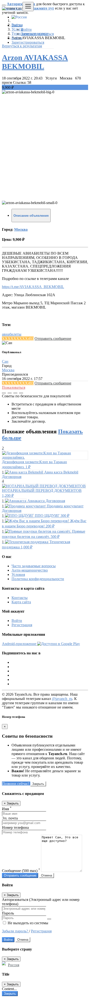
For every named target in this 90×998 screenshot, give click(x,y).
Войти (26, 29)
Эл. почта (10, 818)
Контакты (20, 598)
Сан (5, 361)
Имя (7, 809)
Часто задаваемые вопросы (34, 566)
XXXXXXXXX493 (18, 338)
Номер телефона (15, 827)
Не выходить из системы (27, 923)
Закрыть (38, 784)
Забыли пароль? (15, 931)
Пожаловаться (13, 387)
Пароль (8, 913)
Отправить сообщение (53, 338)
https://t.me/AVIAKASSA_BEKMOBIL (33, 287)
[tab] (31, 215)
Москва (21, 229)
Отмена (46, 875)
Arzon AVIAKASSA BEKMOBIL (35, 62)
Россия (13, 965)
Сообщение (21, 871)
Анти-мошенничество (30, 570)
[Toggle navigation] (28, 6)
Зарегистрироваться (37, 34)
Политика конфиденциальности (38, 579)
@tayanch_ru (62, 699)
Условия (18, 575)
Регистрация (22, 625)
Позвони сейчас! (16, 784)
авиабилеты (11, 334)
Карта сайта (21, 602)
